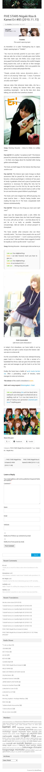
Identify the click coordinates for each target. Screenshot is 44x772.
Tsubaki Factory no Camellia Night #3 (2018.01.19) (17, 619)
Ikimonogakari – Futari (28, 385)
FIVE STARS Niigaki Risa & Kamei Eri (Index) (15, 629)
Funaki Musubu (37, 721)
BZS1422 (5, 658)
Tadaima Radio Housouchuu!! (11, 705)
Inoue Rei (31, 724)
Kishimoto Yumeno (6, 729)
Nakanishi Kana (36, 733)
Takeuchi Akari (24, 745)
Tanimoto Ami (13, 747)
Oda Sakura (26, 738)
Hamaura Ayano (21, 723)
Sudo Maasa (33, 741)
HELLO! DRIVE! (6, 668)
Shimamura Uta (18, 741)
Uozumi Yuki (38, 750)
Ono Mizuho (23, 739)
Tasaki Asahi (19, 747)
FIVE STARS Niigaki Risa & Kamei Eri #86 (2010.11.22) (30, 462)
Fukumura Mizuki (28, 721)
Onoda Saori (29, 739)
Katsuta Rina (37, 727)
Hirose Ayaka (38, 723)
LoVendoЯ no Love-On (9, 688)
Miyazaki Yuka (37, 732)
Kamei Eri (9, 727)
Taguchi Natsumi (37, 743)
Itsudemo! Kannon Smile (9, 678)
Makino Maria (37, 730)
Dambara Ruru (11, 721)
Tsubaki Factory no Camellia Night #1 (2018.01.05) (17, 626)
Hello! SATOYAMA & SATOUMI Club (12, 672)
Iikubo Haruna (6, 724)
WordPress (38, 770)
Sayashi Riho (10, 741)
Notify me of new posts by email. (14, 542)
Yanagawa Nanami (29, 751)
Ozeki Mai (35, 739)
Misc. (3, 695)
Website (6, 524)
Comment (7, 483)
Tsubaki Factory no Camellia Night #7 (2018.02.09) (17, 605)
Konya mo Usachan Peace (9, 685)
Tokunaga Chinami (32, 747)
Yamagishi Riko (13, 751)
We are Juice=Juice (8, 712)
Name (5, 507)
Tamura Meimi (36, 745)
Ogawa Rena (8, 739)
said (5, 565)
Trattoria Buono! (7, 708)
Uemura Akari (30, 750)
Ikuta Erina (15, 724)
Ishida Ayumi (38, 724)
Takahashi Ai (15, 745)
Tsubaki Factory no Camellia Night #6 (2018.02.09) (17, 609)
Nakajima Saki (24, 733)
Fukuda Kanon (19, 721)
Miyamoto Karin (24, 732)
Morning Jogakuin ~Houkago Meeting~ (13, 698)
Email (5, 516)
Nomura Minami (11, 738)
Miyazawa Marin (6, 733)
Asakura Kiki (5, 721)
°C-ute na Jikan (6, 645)
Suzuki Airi (11, 743)
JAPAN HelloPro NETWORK (10, 682)
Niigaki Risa (9, 450)
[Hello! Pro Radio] (22, 8)
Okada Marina (15, 739)
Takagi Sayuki (6, 745)
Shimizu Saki (25, 741)
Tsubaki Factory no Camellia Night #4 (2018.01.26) (17, 615)
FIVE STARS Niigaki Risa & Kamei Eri (21, 448)
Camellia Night (6, 661)
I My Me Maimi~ (7, 675)
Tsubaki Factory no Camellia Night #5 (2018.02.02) (17, 612)
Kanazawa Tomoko (23, 727)
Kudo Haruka (15, 729)
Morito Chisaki (16, 733)
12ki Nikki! (5, 648)
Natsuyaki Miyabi (10, 736)
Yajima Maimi (6, 751)
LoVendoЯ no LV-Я (7, 692)
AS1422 (4, 655)
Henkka (9, 24)
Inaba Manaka (23, 724)
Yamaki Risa (21, 751)
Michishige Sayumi (9, 732)
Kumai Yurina (26, 729)
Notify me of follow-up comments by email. (17, 536)
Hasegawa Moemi (30, 723)
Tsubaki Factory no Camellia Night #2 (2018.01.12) (17, 622)
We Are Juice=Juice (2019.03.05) (11, 602)
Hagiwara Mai (12, 723)
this (22, 392)
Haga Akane (5, 723)
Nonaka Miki (19, 738)
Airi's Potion (6, 651)
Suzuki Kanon (24, 743)
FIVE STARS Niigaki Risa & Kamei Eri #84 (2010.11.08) (13, 462)
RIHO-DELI (5, 702)
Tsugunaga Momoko (13, 749)
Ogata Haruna (34, 738)
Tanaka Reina (5, 747)
